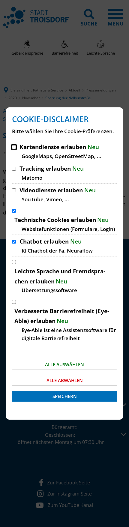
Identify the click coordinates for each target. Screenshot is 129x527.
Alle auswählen (64, 364)
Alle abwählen (64, 380)
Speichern (64, 396)
